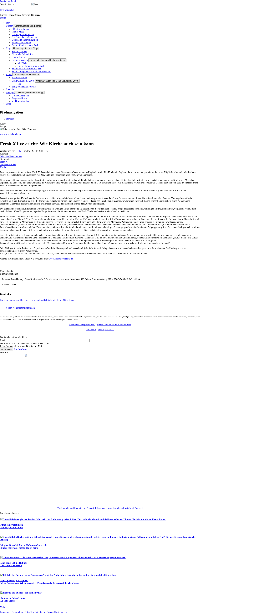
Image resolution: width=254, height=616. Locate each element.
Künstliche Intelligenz (35, 612)
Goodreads (91, 329)
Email (2, 340)
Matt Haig (5, 563)
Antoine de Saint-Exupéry (13, 598)
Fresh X (3, 162)
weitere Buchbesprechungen (82, 324)
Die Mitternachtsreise (11, 565)
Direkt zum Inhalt (8, 1)
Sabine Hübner (19, 563)
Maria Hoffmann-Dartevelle (33, 545)
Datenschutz (18, 612)
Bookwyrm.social (106, 329)
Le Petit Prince (7, 601)
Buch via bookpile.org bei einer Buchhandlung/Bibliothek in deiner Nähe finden (37, 300)
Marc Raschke (7, 580)
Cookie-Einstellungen (57, 612)
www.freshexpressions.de (61, 258)
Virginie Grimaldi (9, 545)
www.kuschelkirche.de (10, 134)
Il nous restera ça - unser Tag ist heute (19, 548)
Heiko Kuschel (7, 10)
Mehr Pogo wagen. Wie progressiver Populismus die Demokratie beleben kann (39, 583)
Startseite (10, 118)
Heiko (18, 151)
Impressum (5, 612)
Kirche (3, 167)
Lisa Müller (22, 580)
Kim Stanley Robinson (11, 525)
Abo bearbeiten (21, 349)
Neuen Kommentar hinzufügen (20, 308)
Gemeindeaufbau (8, 164)
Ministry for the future (11, 527)
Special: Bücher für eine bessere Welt (114, 324)
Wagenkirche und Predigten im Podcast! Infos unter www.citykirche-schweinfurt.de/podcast (100, 508)
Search (3, 4)
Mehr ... (3, 607)
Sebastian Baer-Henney (11, 156)
